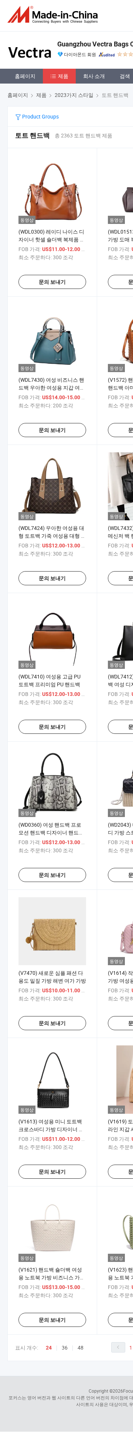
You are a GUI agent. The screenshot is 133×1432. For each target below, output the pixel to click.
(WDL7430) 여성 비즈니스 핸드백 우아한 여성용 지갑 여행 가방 (51, 387)
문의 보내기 (52, 282)
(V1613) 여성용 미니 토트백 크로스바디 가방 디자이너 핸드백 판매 (51, 1129)
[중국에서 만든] (53, 14)
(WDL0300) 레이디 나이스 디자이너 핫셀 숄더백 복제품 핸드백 (51, 239)
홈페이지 (25, 75)
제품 (63, 75)
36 (65, 1347)
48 (80, 1347)
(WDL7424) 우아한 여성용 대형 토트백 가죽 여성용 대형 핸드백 (52, 535)
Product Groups (40, 116)
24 (49, 1348)
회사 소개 (94, 75)
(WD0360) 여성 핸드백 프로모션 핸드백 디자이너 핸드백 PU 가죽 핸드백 (51, 832)
